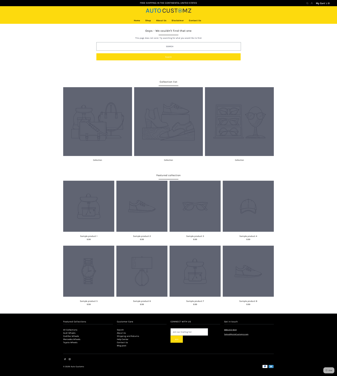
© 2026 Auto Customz (73, 366)
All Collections (70, 330)
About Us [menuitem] (161, 20)
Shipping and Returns (128, 336)
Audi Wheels (69, 333)
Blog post (121, 345)
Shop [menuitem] (148, 20)
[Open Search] (307, 3)
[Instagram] (70, 359)
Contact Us (122, 342)
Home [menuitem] (137, 20)
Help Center (122, 339)
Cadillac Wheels (71, 336)
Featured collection (168, 175)
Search (120, 330)
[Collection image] (97, 155)
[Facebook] (65, 359)
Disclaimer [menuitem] (178, 20)
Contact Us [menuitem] (195, 20)
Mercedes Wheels (71, 339)
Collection (97, 160)
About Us (121, 333)
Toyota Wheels (70, 342)
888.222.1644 (230, 330)
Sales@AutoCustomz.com (236, 334)
